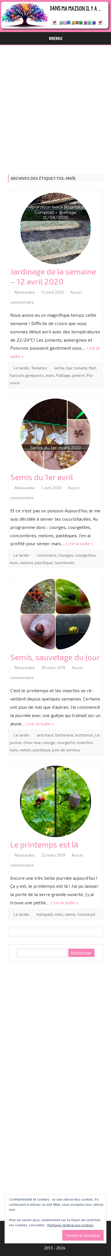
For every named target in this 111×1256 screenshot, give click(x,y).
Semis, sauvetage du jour (55, 657)
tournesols (64, 562)
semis (70, 914)
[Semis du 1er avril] (55, 436)
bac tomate (76, 367)
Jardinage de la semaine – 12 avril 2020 (53, 276)
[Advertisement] (55, 104)
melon (25, 749)
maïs (50, 375)
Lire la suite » (79, 543)
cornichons (47, 555)
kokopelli (45, 914)
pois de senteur (66, 749)
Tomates (39, 367)
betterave (64, 734)
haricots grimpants (27, 375)
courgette (66, 742)
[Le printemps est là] (55, 803)
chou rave (32, 742)
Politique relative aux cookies (70, 1225)
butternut (84, 734)
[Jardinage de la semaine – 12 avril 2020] (55, 230)
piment (78, 375)
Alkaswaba (24, 292)
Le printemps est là (44, 844)
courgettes (85, 555)
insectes (85, 742)
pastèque (44, 562)
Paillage (63, 375)
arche (59, 367)
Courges (65, 555)
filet (92, 367)
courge (49, 742)
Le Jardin (21, 367)
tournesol (86, 914)
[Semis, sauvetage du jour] (55, 615)
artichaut (45, 734)
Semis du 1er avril (41, 477)
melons (26, 562)
